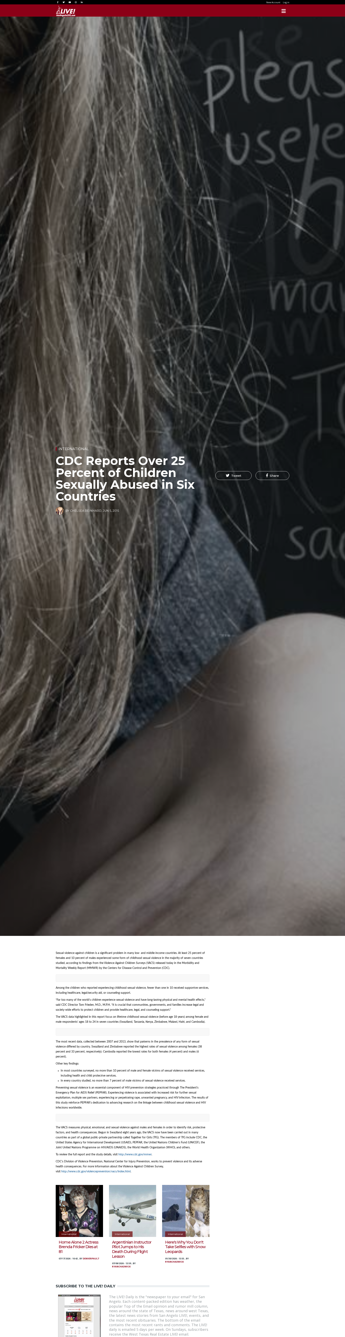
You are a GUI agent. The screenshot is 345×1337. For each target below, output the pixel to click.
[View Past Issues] (79, 1315)
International (73, 449)
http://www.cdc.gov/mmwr (135, 1154)
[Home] (66, 11)
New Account (273, 2)
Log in (286, 2)
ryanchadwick (121, 1266)
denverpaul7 (91, 1258)
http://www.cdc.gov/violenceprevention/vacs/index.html (96, 1171)
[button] (233, 475)
